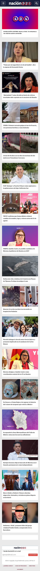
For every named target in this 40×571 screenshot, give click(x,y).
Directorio (32, 565)
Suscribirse (33, 554)
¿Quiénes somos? (8, 565)
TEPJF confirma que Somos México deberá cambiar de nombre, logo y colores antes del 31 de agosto (19, 218)
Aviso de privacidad (21, 565)
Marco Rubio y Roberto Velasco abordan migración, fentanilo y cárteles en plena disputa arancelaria (19, 495)
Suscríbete (20, 569)
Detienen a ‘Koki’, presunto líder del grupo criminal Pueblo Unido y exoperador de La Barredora (17, 528)
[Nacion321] (20, 3)
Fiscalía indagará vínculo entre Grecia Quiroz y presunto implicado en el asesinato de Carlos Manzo (19, 342)
